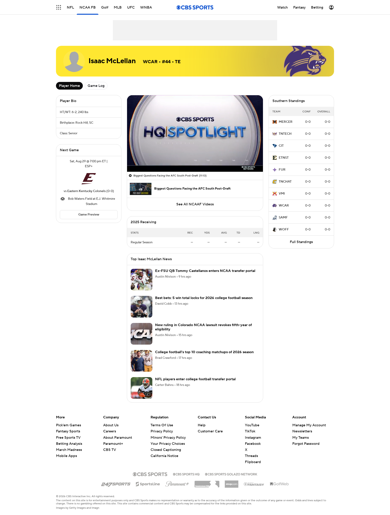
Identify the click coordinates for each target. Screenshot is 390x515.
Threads (251, 456)
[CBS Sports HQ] (186, 473)
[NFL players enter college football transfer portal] (141, 388)
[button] (58, 7)
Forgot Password (306, 443)
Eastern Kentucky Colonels (86, 191)
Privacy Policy (162, 431)
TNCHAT (285, 182)
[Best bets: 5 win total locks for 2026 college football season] (141, 307)
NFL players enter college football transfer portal (195, 379)
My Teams (300, 437)
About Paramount (117, 437)
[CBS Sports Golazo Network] (231, 473)
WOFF (284, 229)
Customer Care (210, 431)
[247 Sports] (115, 483)
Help (202, 425)
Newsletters (302, 431)
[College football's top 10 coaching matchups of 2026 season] (141, 361)
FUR (282, 170)
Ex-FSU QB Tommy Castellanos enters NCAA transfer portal (205, 271)
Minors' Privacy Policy (168, 437)
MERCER (285, 122)
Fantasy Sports (68, 431)
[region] (195, 133)
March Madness (69, 450)
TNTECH (285, 134)
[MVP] (231, 482)
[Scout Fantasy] (254, 484)
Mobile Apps (66, 456)
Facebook (253, 443)
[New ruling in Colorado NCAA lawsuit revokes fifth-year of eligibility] (141, 334)
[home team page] (88, 179)
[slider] (195, 158)
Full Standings (301, 242)
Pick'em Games (68, 425)
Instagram (253, 437)
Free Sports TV (68, 437)
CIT (281, 146)
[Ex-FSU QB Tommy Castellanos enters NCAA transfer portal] (141, 279)
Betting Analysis (69, 443)
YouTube (252, 425)
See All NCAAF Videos (195, 204)
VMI (282, 194)
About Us (110, 425)
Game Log (96, 86)
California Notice (164, 451)
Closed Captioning (166, 445)
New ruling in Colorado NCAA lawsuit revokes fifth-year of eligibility (203, 327)
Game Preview (88, 215)
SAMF (283, 218)
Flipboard (253, 462)
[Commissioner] (207, 482)
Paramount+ (113, 443)
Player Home (69, 86)
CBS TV (109, 450)
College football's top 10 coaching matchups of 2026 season (204, 352)
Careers (109, 431)
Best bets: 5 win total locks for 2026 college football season (204, 298)
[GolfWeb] (279, 484)
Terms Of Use (162, 425)
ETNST (284, 158)
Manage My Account (309, 425)
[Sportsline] (148, 483)
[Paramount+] (177, 483)
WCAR (284, 206)
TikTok (250, 431)
